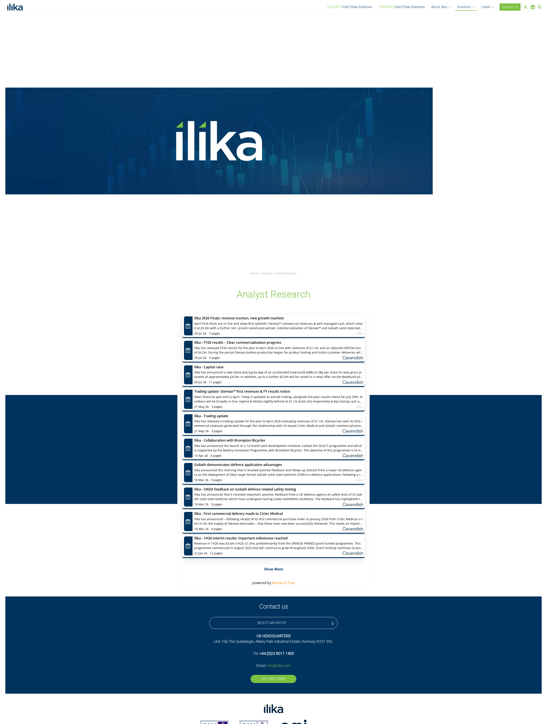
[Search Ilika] (540, 7)
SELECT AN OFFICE (272, 623)
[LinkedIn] (533, 7)
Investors (464, 7)
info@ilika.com (279, 666)
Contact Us (510, 7)
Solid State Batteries (349, 7)
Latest (486, 7)
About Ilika (439, 7)
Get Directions (273, 679)
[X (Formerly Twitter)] (526, 7)
